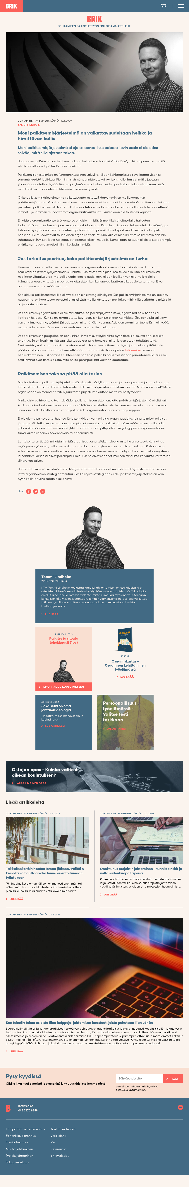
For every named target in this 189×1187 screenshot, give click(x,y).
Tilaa (174, 1078)
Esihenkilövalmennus (21, 1136)
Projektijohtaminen (19, 1156)
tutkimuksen (133, 350)
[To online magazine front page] (94, 19)
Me (53, 1142)
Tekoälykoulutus (17, 1162)
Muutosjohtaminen (19, 1149)
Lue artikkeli (55, 725)
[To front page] (11, 6)
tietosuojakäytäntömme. (131, 1089)
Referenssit (58, 1149)
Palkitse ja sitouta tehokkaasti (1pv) (63, 641)
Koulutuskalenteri (63, 1129)
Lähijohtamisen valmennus (25, 1129)
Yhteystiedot (60, 1156)
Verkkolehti (58, 1136)
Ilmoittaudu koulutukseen (63, 686)
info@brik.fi (25, 1106)
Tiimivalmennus (17, 1142)
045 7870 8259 (28, 1110)
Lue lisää (52, 614)
